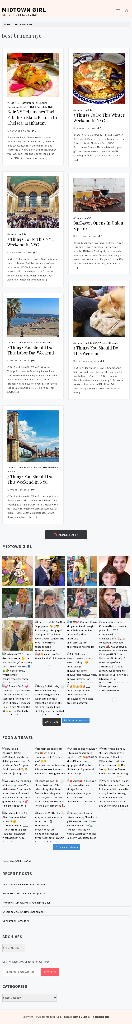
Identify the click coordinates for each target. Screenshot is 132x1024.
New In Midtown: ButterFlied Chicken (23, 884)
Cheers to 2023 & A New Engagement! (23, 911)
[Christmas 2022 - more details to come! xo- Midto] (17, 667)
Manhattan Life (83, 110)
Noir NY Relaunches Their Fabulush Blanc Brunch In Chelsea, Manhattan (32, 117)
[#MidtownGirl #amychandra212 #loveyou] (50, 667)
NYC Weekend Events (106, 343)
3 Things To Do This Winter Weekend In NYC (98, 117)
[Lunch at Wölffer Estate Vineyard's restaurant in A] (50, 826)
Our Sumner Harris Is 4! (15, 920)
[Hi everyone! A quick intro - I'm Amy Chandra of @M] (82, 826)
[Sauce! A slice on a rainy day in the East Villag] (82, 794)
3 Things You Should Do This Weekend (95, 350)
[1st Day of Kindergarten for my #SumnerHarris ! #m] (17, 603)
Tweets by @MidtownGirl (16, 861)
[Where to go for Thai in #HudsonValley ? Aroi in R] (114, 794)
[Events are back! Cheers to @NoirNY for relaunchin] (50, 794)
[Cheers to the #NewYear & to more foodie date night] (82, 762)
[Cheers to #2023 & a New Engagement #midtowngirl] (50, 635)
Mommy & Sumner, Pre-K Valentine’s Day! (26, 902)
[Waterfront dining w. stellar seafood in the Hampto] (114, 762)
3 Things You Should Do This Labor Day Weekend (30, 350)
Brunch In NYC (45, 107)
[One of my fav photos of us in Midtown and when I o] (50, 571)
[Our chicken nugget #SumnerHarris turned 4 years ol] (114, 635)
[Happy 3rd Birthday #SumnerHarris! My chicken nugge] (50, 699)
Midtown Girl (24, 9)
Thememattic (100, 1017)
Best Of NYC (28, 107)
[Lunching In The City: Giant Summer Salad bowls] (17, 826)
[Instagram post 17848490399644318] (114, 699)
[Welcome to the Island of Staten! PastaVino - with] (17, 794)
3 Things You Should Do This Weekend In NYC (29, 479)
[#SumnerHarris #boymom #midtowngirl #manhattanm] (82, 635)
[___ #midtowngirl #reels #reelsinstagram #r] (82, 699)
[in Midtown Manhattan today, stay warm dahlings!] (82, 667)
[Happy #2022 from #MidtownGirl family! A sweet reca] (114, 667)
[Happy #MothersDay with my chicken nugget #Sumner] (114, 571)
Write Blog (80, 1017)
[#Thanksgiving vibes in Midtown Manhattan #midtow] (17, 571)
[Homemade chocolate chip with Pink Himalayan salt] (50, 762)
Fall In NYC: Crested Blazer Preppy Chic (24, 893)
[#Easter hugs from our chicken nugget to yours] (114, 603)
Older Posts (68, 534)
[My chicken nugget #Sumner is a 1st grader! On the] (82, 571)
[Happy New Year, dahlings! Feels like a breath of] (17, 635)
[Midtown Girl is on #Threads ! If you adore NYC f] (82, 603)
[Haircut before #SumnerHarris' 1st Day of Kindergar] (50, 603)
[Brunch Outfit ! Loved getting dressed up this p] (17, 699)
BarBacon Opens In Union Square (98, 225)
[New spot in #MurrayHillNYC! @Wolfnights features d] (17, 762)
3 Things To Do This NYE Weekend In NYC (30, 242)
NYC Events (34, 467)
